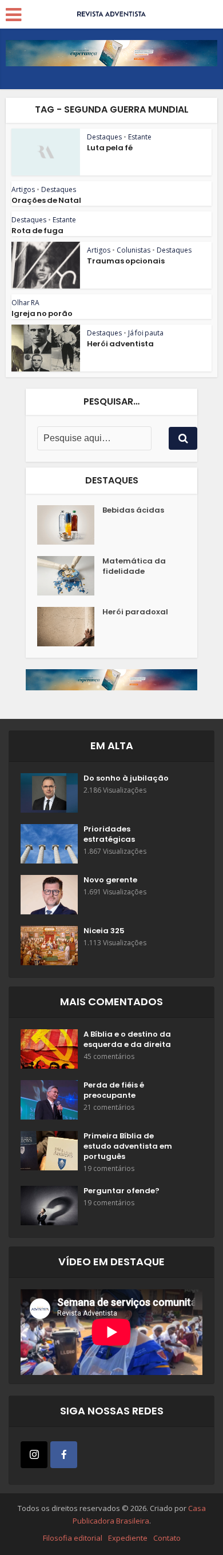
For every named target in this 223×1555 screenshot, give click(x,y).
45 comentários (108, 1056)
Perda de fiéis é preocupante (113, 1090)
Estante (140, 137)
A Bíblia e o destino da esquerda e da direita (127, 1039)
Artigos (23, 189)
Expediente (128, 1538)
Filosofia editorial (72, 1538)
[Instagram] (34, 1454)
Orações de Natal (46, 200)
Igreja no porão (42, 313)
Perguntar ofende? (121, 1191)
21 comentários (108, 1107)
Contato (167, 1538)
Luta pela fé (110, 147)
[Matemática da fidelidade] (69, 575)
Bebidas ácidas (133, 510)
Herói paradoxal (135, 612)
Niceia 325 (104, 931)
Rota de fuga (37, 230)
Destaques (104, 137)
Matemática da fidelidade (134, 566)
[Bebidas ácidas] (69, 525)
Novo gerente (110, 880)
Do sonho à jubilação (126, 778)
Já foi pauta (146, 333)
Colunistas (133, 250)
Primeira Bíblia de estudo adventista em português (127, 1146)
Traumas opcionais (126, 260)
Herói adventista (120, 343)
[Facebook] (63, 1454)
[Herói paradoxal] (69, 626)
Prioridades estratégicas (109, 834)
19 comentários (108, 1168)
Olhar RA (25, 302)
